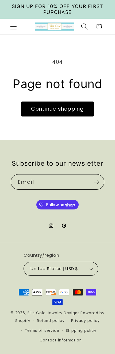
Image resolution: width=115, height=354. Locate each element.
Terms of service (42, 330)
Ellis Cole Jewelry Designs (54, 313)
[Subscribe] (96, 182)
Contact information (61, 340)
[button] (13, 26)
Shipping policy (81, 330)
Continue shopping (57, 108)
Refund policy (51, 320)
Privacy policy (85, 320)
